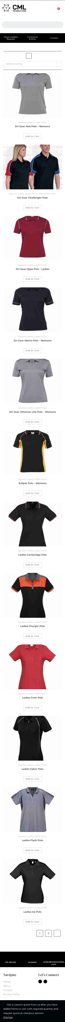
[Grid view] (29, 56)
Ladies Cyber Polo (32, 768)
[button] (40, 9)
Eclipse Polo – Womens (32, 483)
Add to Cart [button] (32, 136)
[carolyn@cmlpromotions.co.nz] (53, 956)
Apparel (22, 122)
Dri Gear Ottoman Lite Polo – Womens (32, 411)
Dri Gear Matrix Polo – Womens (33, 340)
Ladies (30, 122)
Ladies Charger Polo (32, 626)
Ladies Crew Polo (32, 697)
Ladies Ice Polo (33, 911)
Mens (53, 193)
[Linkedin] (45, 981)
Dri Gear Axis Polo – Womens (32, 126)
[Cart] (57, 11)
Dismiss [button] (8, 1017)
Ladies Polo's (40, 122)
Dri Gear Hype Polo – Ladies (32, 269)
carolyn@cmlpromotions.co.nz (53, 963)
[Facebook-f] (40, 981)
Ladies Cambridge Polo (32, 554)
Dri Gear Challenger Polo (32, 197)
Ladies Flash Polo (32, 840)
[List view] (36, 56)
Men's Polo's (44, 193)
